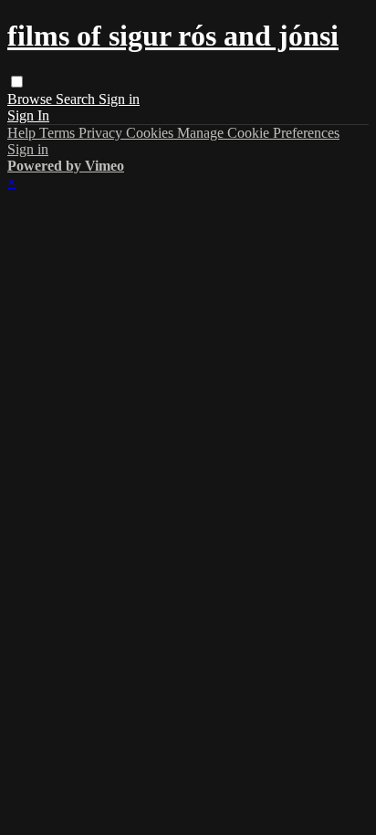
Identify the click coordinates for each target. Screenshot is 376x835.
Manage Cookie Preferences (258, 133)
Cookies (151, 133)
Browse (31, 99)
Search (77, 99)
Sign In (28, 115)
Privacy (102, 133)
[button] (17, 82)
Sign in (119, 99)
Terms (58, 133)
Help (23, 133)
